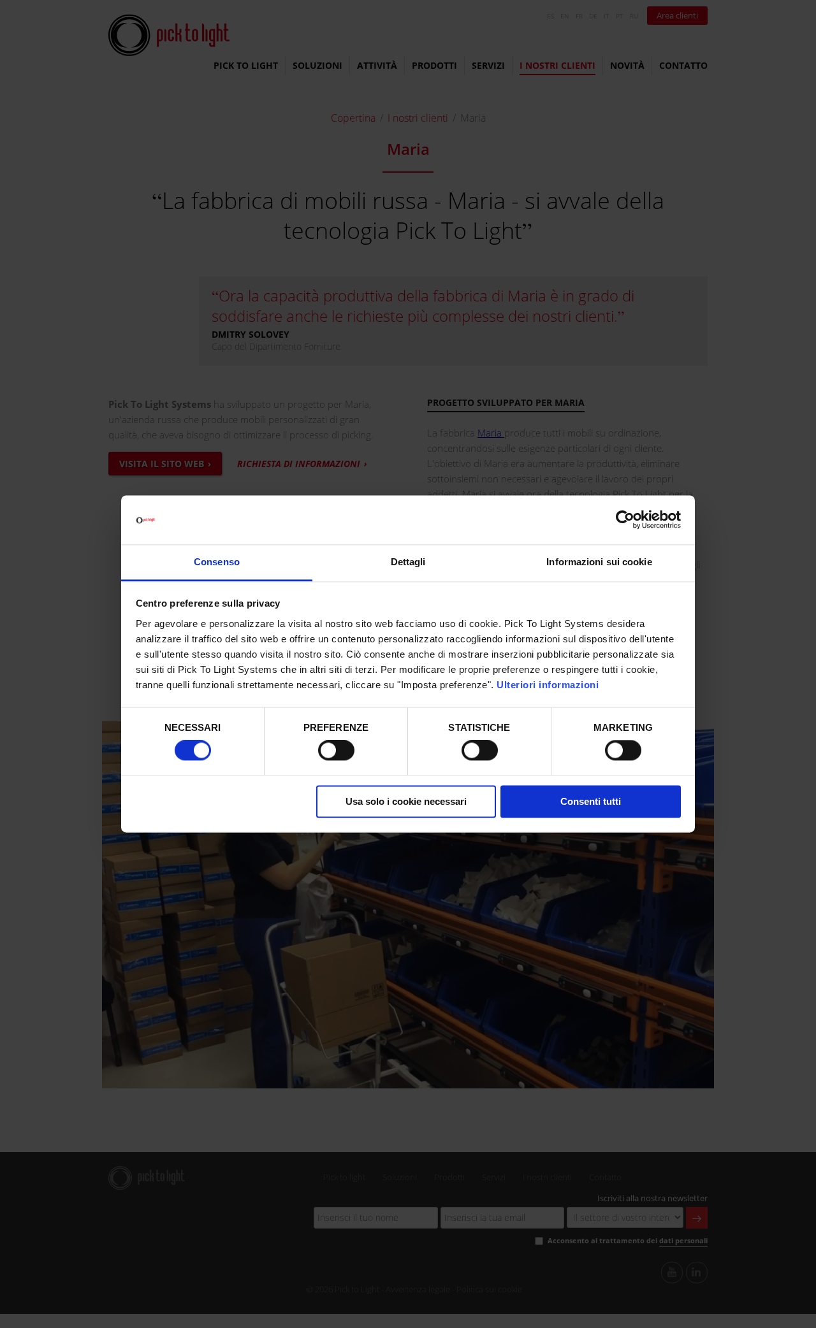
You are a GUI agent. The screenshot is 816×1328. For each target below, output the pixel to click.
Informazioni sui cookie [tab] (599, 561)
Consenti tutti (590, 801)
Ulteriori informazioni (548, 684)
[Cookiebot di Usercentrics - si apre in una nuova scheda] (625, 520)
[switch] (336, 750)
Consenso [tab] (217, 561)
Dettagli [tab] (408, 561)
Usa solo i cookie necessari (406, 801)
